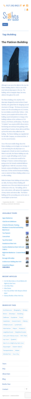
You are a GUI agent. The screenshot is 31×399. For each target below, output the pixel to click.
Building (4, 204)
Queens (13, 339)
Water (17, 350)
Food (21, 317)
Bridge (25, 310)
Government (16, 321)
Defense (6, 317)
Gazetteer (6, 321)
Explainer (14, 317)
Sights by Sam (5, 395)
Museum (22, 328)
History (25, 321)
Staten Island (17, 347)
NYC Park (23, 336)
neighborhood (8, 332)
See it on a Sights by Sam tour (13, 343)
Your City (16, 354)
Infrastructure (8, 325)
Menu (5, 24)
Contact (5, 389)
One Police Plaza (8, 286)
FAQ (3, 369)
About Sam (6, 374)
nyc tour (6, 339)
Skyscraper (7, 347)
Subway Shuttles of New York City (13, 295)
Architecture (20, 202)
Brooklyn (12, 314)
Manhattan (17, 204)
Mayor (15, 328)
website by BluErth (15, 395)
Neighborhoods (20, 332)
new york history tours (11, 336)
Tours (4, 364)
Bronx (5, 314)
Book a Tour (6, 384)
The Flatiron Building (15, 42)
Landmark (10, 204)
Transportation (8, 350)
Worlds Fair (7, 354)
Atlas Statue (7, 288)
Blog (4, 379)
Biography (17, 310)
